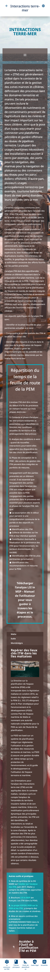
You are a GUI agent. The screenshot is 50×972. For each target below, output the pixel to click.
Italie (13, 638)
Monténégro (17, 643)
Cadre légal (35, 964)
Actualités (44, 964)
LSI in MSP (25, 897)
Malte (13, 634)
